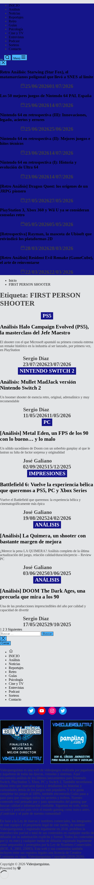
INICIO (14, 5)
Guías (13, 25)
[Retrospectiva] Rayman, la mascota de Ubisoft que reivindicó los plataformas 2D (46, 236)
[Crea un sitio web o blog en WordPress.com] (19, 868)
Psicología (16, 29)
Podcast (14, 41)
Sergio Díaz (36, 358)
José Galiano (37, 461)
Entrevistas (16, 37)
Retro (12, 21)
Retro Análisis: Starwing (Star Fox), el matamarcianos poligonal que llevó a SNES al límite (46, 74)
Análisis (14, 9)
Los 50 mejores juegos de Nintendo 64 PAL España (46, 95)
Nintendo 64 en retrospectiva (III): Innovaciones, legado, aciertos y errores (43, 117)
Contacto (15, 49)
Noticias (14, 13)
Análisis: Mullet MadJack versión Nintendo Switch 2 (38, 385)
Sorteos (14, 45)
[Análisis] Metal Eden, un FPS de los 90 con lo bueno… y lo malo (44, 436)
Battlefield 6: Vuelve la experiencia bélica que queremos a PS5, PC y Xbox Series (46, 487)
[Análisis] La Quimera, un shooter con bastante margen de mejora (43, 538)
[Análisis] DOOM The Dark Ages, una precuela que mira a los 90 (42, 594)
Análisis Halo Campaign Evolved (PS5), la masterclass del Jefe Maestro (44, 330)
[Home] (11, 652)
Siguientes (15, 629)
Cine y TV (16, 33)
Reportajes (16, 17)
